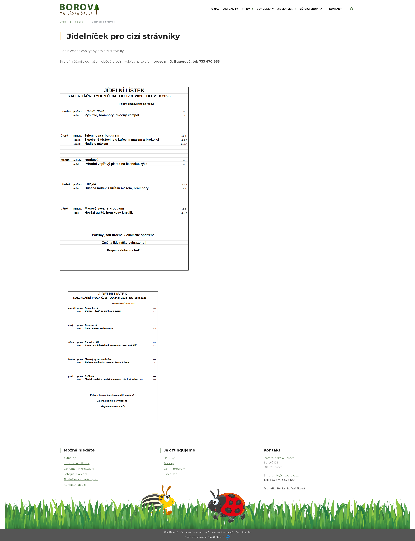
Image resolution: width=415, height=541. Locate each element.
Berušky (169, 458)
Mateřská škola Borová (279, 458)
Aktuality (70, 458)
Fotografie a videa (76, 474)
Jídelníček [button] (285, 8)
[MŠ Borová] (80, 9)
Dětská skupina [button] (311, 8)
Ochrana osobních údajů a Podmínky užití (229, 532)
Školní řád (170, 474)
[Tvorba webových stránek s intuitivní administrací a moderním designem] (227, 537)
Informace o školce (76, 463)
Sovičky (169, 463)
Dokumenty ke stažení (79, 468)
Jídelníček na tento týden (81, 479)
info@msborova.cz (286, 475)
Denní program (174, 468)
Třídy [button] (246, 8)
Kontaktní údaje (75, 484)
